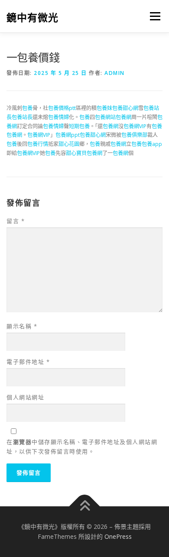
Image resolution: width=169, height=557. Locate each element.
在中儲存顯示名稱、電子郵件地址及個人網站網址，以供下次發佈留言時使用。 (81, 446)
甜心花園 (68, 144)
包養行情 (37, 144)
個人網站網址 (25, 397)
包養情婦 (58, 117)
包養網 (123, 117)
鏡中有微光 (32, 17)
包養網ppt (67, 135)
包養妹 (104, 108)
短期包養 (79, 126)
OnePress (118, 536)
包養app (152, 144)
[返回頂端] (84, 506)
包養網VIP (135, 126)
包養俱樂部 (134, 135)
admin (114, 73)
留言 (15, 221)
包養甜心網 (125, 108)
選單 (152, 16)
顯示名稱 (21, 326)
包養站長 (22, 117)
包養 (27, 108)
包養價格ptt (62, 108)
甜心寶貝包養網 (84, 153)
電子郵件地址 (28, 362)
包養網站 (105, 117)
